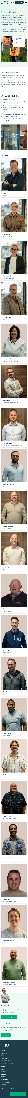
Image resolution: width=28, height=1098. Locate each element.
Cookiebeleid (4, 1084)
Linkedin (3, 1069)
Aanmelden (6, 1035)
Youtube (3, 1076)
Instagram (3, 1074)
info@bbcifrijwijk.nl (7, 1060)
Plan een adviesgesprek (9, 1017)
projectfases (6, 33)
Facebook (3, 1071)
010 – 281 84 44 (6, 1058)
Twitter (2, 1072)
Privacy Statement (5, 1082)
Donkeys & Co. (14, 1088)
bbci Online (19, 2)
